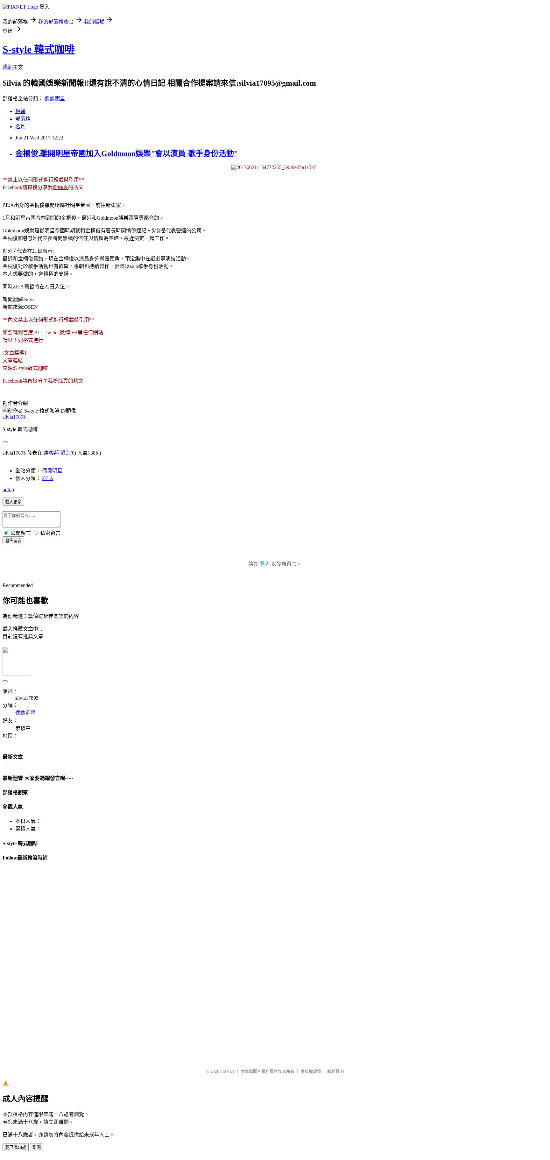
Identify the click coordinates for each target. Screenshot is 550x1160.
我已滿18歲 (15, 1147)
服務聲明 (335, 1071)
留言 (65, 453)
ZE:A (47, 478)
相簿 (20, 111)
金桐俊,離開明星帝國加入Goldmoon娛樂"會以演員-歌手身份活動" (126, 153)
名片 (20, 126)
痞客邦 (51, 453)
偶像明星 (55, 98)
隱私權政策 (310, 1071)
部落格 (23, 119)
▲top (8, 489)
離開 (36, 1147)
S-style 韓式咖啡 (39, 49)
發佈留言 (13, 540)
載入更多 (13, 501)
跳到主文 (13, 67)
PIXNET (227, 1071)
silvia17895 (14, 417)
